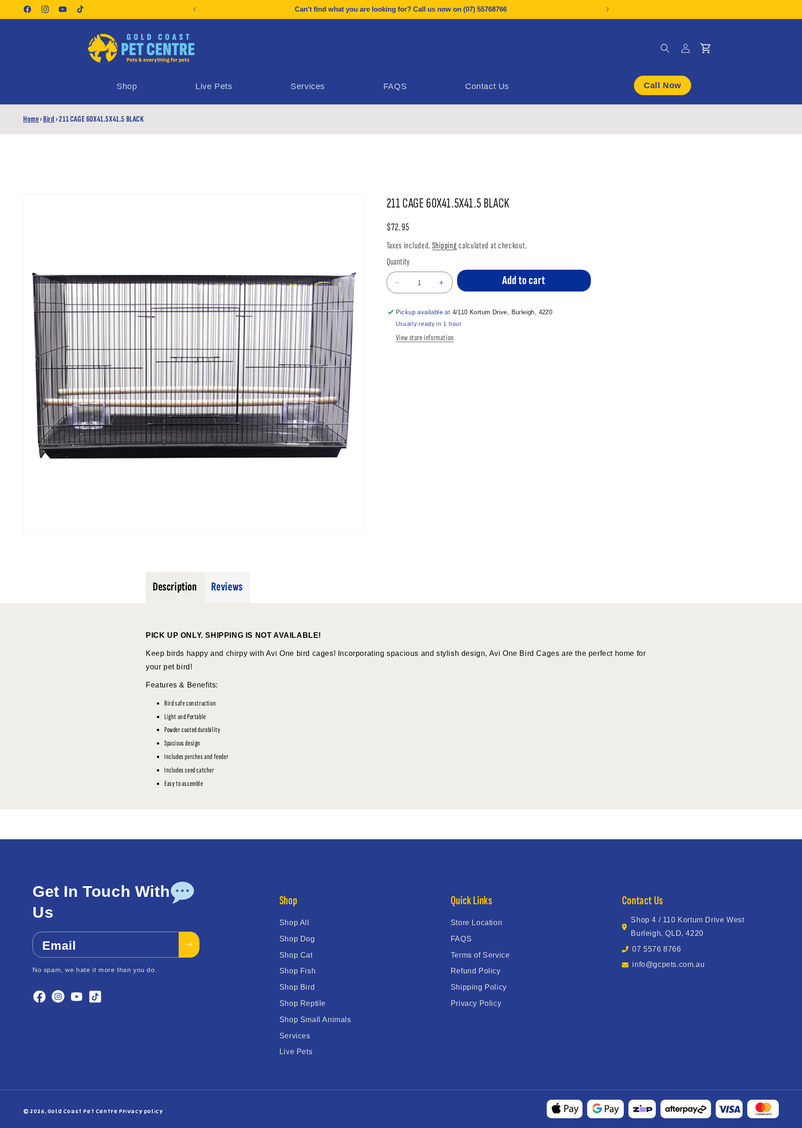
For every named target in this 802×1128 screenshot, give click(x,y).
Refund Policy (476, 971)
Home (31, 119)
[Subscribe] (189, 945)
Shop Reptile (302, 1003)
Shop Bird (297, 987)
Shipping (444, 245)
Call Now (662, 85)
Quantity (398, 261)
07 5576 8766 (656, 949)
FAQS (461, 939)
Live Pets (295, 1052)
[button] (665, 48)
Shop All (294, 923)
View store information (425, 338)
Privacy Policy (476, 1003)
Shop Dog (297, 939)
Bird (48, 119)
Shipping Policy (479, 987)
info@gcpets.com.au (668, 964)
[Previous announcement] (194, 9)
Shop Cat (296, 955)
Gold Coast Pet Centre (82, 1111)
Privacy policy (141, 1111)
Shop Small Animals (315, 1020)
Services (294, 1036)
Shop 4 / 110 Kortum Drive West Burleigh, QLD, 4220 (687, 926)
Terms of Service (480, 955)
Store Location (476, 923)
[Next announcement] (607, 9)
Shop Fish (297, 971)
